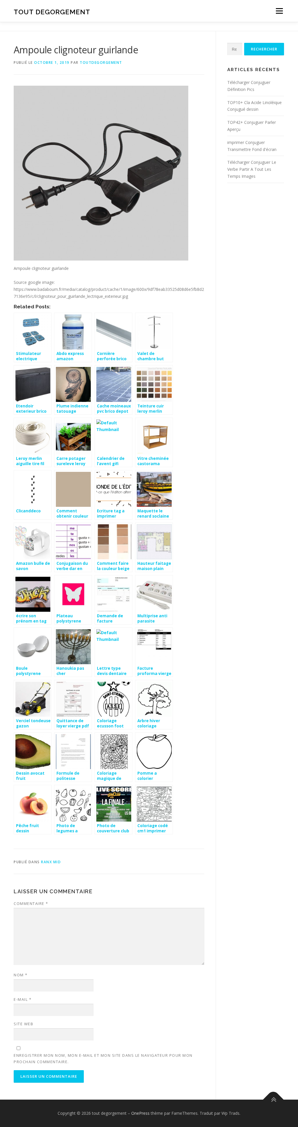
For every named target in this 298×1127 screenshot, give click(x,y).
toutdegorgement (101, 62)
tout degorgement (52, 12)
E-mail (22, 999)
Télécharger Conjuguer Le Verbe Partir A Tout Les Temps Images (251, 169)
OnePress (140, 1113)
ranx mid (51, 861)
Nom (21, 974)
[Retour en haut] (273, 1099)
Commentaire (31, 903)
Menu (279, 11)
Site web (23, 1023)
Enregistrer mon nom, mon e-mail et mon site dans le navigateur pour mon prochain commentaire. (103, 1058)
